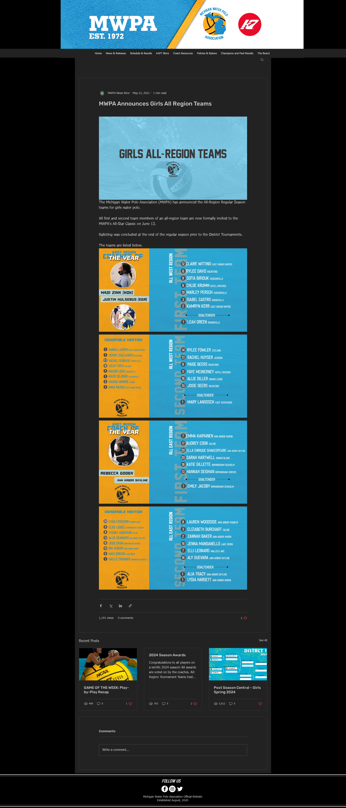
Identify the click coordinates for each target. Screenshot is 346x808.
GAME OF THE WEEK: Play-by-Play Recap (106, 689)
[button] (262, 59)
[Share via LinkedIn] (120, 606)
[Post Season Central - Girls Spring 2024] (238, 664)
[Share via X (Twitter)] (111, 606)
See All (263, 640)
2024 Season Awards (167, 655)
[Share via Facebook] (101, 606)
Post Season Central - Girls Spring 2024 (237, 689)
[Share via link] (130, 606)
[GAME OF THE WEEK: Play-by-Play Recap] (108, 664)
